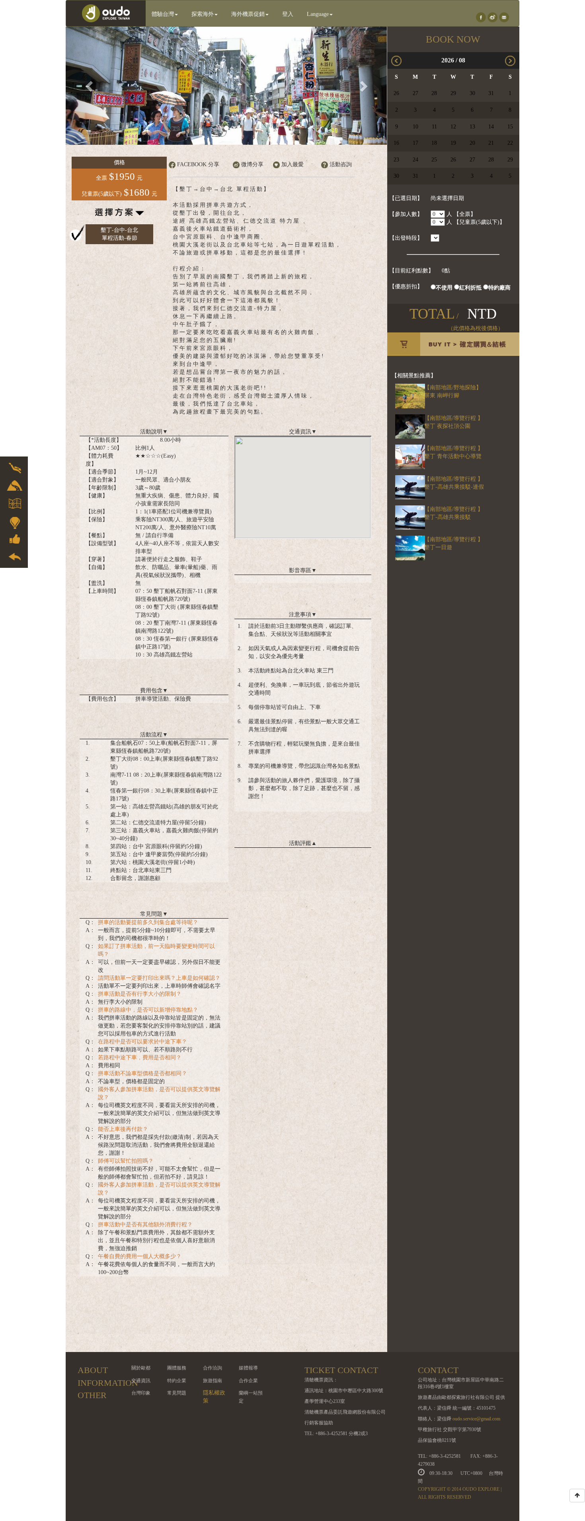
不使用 (444, 288)
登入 (287, 14)
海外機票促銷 (248, 14)
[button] (90, 86)
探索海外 (202, 14)
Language (318, 14)
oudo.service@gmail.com (476, 1419)
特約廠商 (499, 288)
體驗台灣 (163, 14)
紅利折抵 (470, 288)
